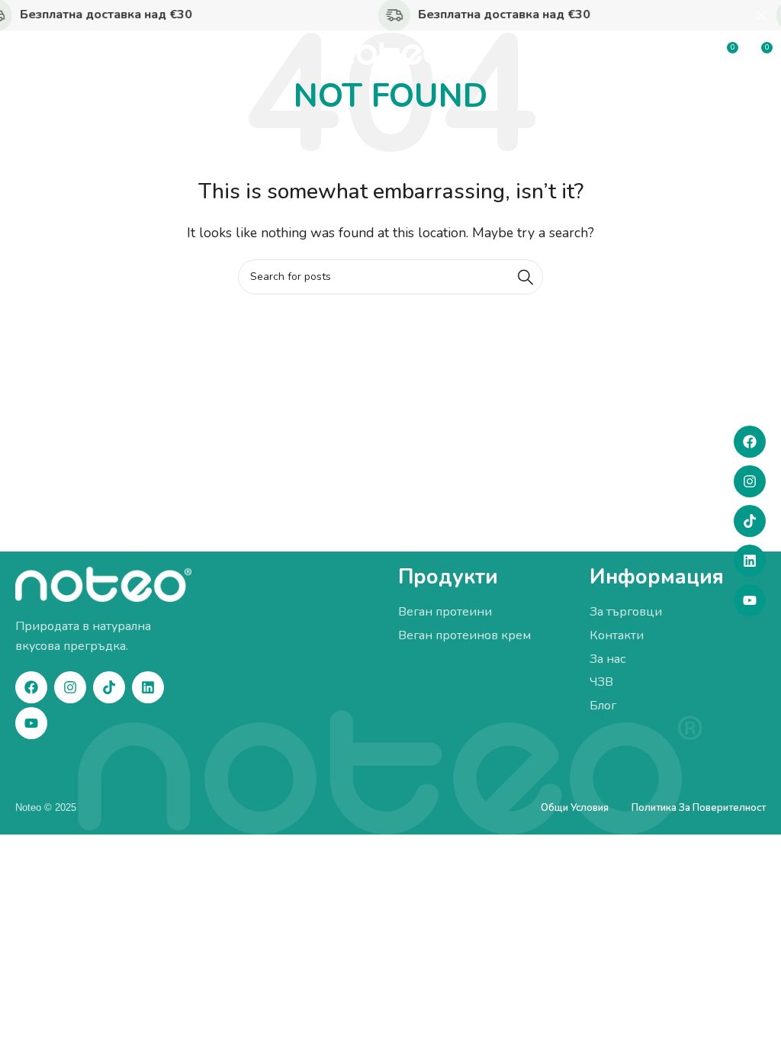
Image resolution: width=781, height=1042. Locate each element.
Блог (603, 705)
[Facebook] (750, 442)
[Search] (525, 276)
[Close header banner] (762, 15)
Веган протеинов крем (464, 635)
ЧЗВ (601, 682)
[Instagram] (750, 481)
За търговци (626, 611)
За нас (607, 659)
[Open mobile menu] (19, 53)
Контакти (617, 635)
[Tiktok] (750, 521)
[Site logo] (390, 52)
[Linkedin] (750, 561)
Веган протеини (445, 611)
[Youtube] (750, 600)
